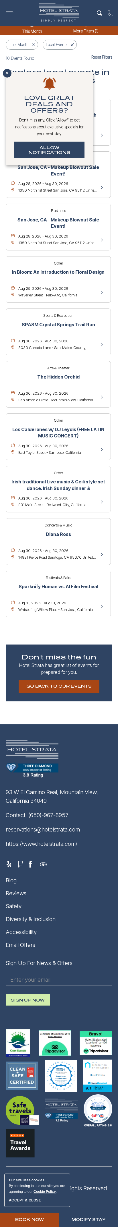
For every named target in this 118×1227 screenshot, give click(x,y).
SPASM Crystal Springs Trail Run (58, 324)
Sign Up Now (28, 1002)
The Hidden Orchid (58, 377)
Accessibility (21, 932)
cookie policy (45, 1192)
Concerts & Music (58, 525)
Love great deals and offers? (49, 104)
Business (58, 210)
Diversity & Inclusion (31, 919)
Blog (11, 880)
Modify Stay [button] (88, 1220)
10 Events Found (20, 58)
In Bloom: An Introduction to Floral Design (58, 272)
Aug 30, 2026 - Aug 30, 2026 (43, 341)
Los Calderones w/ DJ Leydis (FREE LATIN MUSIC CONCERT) (58, 433)
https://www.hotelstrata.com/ (41, 843)
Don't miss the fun (59, 657)
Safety (13, 906)
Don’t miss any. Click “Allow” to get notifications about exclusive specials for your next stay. (49, 126)
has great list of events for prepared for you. (59, 668)
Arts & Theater (58, 368)
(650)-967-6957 (48, 815)
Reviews (16, 893)
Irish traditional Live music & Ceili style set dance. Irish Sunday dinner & (58, 485)
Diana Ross (58, 534)
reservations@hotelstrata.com (43, 829)
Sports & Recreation (58, 315)
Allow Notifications (49, 150)
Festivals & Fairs (58, 577)
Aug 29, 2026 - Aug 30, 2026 (43, 288)
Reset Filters (101, 57)
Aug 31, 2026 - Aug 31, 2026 (42, 603)
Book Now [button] (29, 1220)
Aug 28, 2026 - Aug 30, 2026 (43, 183)
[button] (59, 686)
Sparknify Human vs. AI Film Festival (58, 586)
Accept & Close (25, 1200)
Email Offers (20, 945)
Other (58, 263)
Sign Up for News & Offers (39, 963)
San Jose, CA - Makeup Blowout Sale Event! (58, 170)
